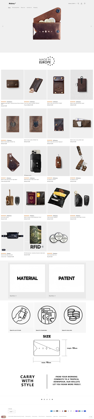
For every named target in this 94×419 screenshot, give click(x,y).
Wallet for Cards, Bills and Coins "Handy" (77, 103)
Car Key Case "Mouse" (5, 217)
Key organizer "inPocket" (51, 179)
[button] (78, 3)
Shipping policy (49, 416)
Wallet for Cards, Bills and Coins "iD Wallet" (54, 103)
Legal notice (55, 416)
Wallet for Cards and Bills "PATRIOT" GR (8, 141)
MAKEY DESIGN (14, 416)
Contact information (63, 416)
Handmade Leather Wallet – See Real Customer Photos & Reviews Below (12, 104)
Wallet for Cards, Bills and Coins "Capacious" (55, 141)
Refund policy (28, 416)
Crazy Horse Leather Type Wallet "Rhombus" (31, 103)
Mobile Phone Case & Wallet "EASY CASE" (31, 179)
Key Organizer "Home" (74, 179)
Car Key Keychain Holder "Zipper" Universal (77, 217)
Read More (12, 296)
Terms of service (42, 416)
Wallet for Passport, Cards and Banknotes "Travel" (32, 217)
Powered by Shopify (20, 416)
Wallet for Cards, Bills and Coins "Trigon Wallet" (9, 179)
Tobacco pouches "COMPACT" (52, 217)
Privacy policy (34, 416)
